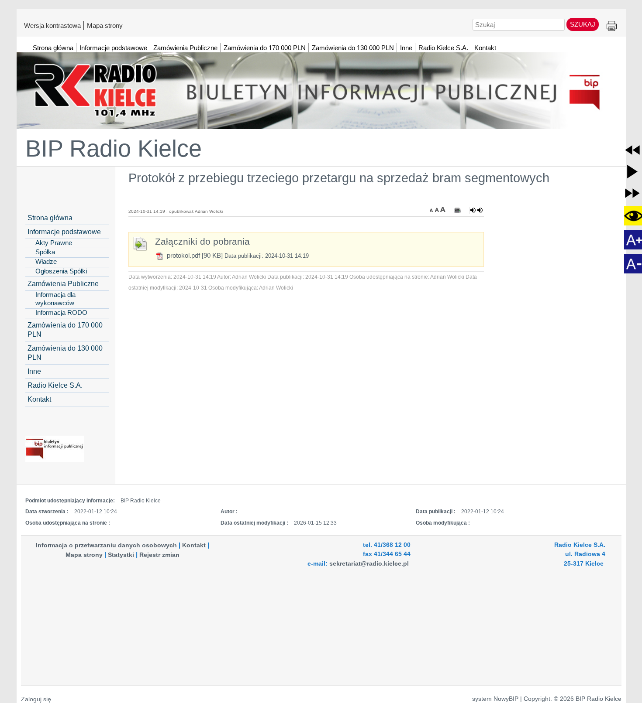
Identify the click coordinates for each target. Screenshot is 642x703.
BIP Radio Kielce (113, 148)
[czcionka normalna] (437, 209)
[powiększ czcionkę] (442, 209)
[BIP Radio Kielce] (321, 86)
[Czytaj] (476, 210)
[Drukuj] (457, 210)
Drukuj (611, 26)
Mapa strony (105, 25)
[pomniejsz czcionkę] (432, 209)
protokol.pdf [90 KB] (194, 255)
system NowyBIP (495, 699)
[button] (632, 150)
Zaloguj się (36, 699)
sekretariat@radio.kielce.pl (369, 563)
